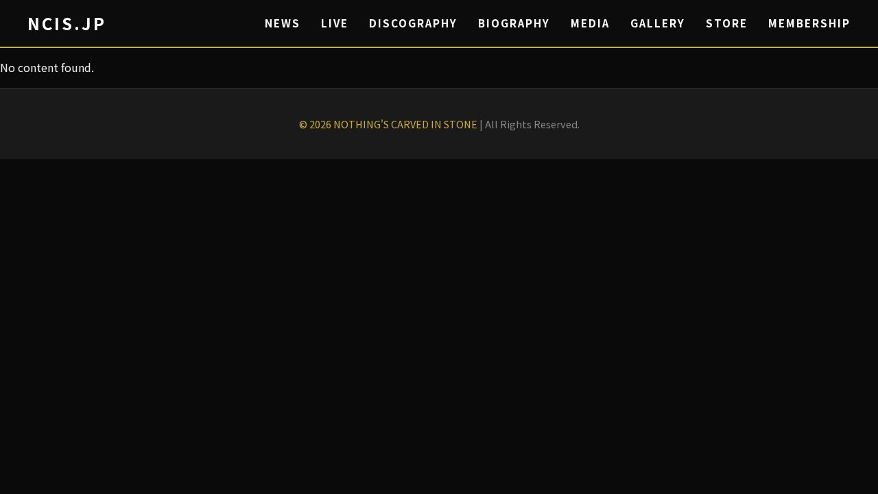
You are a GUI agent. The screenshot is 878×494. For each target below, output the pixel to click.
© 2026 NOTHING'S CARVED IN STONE (388, 124)
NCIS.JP (66, 23)
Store (727, 22)
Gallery (657, 22)
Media (590, 22)
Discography (413, 22)
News (282, 22)
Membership (809, 22)
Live (334, 22)
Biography (514, 22)
